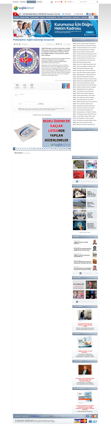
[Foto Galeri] (67, 14)
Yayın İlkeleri (25, 416)
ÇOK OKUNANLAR (77, 186)
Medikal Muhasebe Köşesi (83, 255)
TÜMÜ (69, 148)
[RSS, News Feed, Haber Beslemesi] (95, 14)
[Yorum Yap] (56, 44)
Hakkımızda (17, 416)
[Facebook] (14, 44)
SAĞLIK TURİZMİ (78, 361)
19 (53, 148)
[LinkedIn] (66, 87)
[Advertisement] (105, 30)
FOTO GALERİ (76, 157)
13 (40, 148)
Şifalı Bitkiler (22, 1)
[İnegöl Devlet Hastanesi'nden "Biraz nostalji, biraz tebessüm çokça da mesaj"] (91, 284)
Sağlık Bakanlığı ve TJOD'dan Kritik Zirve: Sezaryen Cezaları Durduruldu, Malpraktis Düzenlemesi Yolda (91, 194)
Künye (56, 416)
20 (55, 148)
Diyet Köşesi (81, 261)
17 (49, 148)
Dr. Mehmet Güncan (83, 242)
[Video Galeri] (79, 14)
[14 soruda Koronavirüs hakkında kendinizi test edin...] (91, 164)
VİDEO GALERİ (76, 277)
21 (57, 148)
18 (51, 148)
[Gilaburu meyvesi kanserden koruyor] (79, 174)
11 (36, 148)
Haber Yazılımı (47, 421)
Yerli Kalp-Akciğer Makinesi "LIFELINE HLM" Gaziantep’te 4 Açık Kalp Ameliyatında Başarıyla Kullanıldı (91, 215)
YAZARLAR (76, 236)
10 (33, 148)
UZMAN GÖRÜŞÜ (78, 306)
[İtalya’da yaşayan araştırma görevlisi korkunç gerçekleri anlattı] (79, 294)
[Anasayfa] (16, 14)
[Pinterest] (68, 87)
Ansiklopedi (15, 1)
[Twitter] (17, 44)
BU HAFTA (84, 232)
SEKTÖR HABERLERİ (79, 388)
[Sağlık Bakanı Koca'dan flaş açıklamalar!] (91, 294)
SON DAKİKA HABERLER (79, 39)
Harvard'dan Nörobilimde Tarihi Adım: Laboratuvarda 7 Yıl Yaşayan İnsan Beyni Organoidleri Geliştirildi (91, 226)
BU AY (89, 232)
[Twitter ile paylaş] (90, 14)
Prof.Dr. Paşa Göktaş (81, 268)
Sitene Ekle (39, 1)
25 (66, 148)
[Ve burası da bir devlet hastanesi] (79, 164)
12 (38, 148)
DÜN (80, 232)
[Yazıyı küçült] (65, 44)
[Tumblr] (63, 87)
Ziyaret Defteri (44, 416)
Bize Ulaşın (62, 416)
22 (59, 148)
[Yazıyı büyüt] (69, 44)
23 (62, 148)
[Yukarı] (31, 86)
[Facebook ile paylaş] (87, 14)
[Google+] (19, 44)
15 (44, 148)
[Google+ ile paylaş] (93, 14)
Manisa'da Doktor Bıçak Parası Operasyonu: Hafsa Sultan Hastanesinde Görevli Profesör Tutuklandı (91, 204)
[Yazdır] (61, 44)
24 (64, 148)
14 (42, 148)
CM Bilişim (53, 421)
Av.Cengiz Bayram (81, 249)
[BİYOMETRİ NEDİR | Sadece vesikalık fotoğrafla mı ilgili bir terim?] (79, 284)
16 (46, 148)
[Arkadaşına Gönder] (59, 44)
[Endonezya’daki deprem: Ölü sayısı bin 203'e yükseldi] (91, 174)
